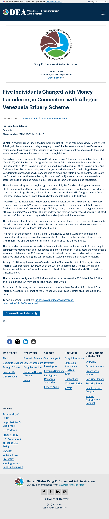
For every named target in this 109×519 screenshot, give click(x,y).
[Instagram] (65, 492)
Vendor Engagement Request (93, 399)
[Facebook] (44, 492)
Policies (7, 408)
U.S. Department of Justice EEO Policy (12, 443)
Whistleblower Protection (11, 457)
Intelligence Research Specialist (51, 379)
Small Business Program (94, 390)
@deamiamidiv (55, 78)
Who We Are (10, 352)
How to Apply (51, 387)
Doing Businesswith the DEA (95, 354)
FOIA (67, 374)
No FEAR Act (10, 430)
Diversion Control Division (32, 374)
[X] (51, 492)
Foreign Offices (11, 367)
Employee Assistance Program (71, 366)
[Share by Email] (33, 341)
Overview (91, 361)
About (6, 358)
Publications (71, 379)
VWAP (68, 388)
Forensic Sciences (33, 358)
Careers (49, 352)
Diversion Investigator (51, 364)
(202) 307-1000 (54, 504)
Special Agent (52, 358)
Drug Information (74, 358)
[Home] (39, 12)
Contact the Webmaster (55, 507)
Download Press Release (53, 118)
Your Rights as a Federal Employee (13, 465)
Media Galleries (73, 383)
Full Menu (103, 12)
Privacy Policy (10, 434)
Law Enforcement (33, 362)
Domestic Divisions (13, 362)
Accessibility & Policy (11, 416)
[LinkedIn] (58, 492)
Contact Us (9, 372)
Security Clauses (95, 379)
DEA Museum (10, 376)
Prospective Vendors (92, 373)
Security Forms (94, 383)
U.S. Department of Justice (72, 485)
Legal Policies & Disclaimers (12, 424)
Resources (71, 352)
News (26, 380)
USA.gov (7, 450)
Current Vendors (95, 366)
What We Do (30, 352)
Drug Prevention (32, 367)
